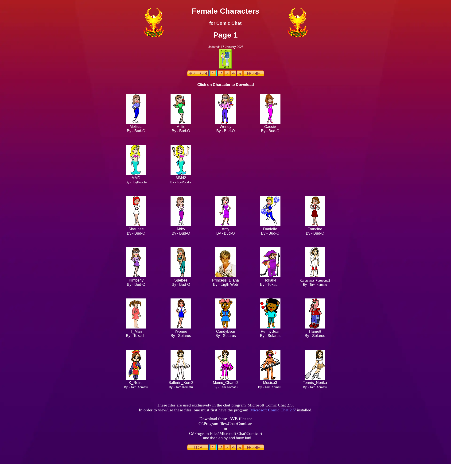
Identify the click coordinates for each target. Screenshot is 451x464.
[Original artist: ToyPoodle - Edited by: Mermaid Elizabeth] (181, 174)
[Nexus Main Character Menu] (253, 75)
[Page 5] (240, 75)
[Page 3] (227, 75)
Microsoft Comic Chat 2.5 (272, 410)
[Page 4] (233, 75)
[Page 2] (221, 75)
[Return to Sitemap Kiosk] (225, 68)
